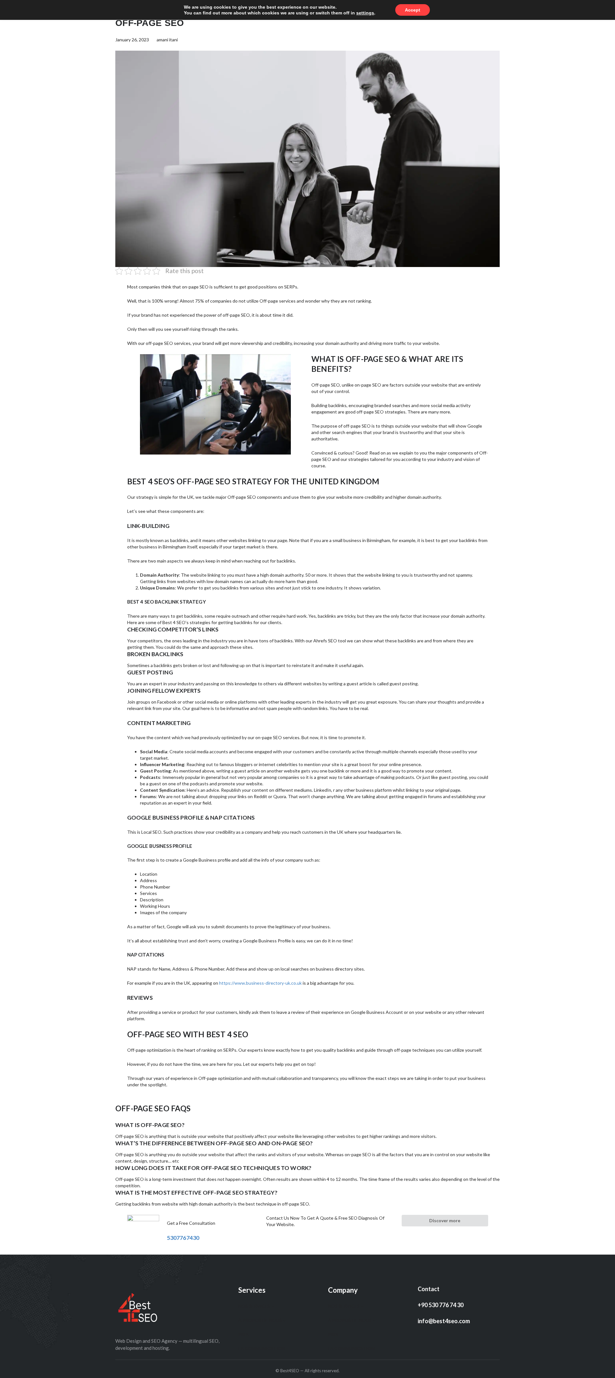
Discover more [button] (444, 1220)
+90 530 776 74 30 (440, 1304)
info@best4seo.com (444, 1320)
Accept (412, 10)
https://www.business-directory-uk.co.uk (260, 983)
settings (365, 12)
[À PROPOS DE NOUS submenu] (284, 1320)
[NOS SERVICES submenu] (272, 1306)
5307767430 (183, 1237)
